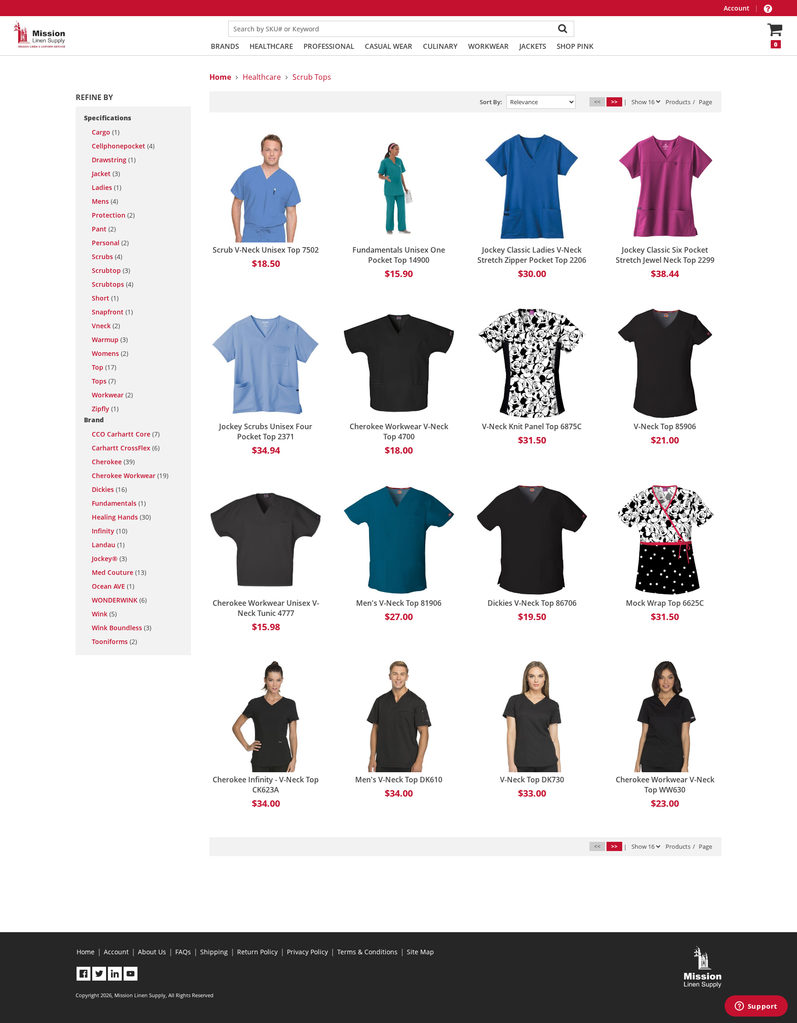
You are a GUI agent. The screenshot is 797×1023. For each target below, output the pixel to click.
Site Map (420, 951)
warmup (110, 339)
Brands (225, 46)
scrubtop (111, 270)
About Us (152, 951)
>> (614, 102)
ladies (106, 187)
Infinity (109, 531)
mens (105, 201)
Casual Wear (388, 46)
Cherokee (113, 462)
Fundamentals (119, 503)
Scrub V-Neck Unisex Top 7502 (266, 250)
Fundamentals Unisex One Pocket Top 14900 (398, 255)
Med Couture (119, 572)
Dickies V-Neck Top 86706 (532, 603)
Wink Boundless (121, 628)
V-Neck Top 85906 (665, 426)
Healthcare (271, 46)
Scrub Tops (311, 77)
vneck (106, 326)
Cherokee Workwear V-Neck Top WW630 (665, 785)
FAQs (183, 951)
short (105, 298)
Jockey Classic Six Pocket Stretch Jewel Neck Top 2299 (665, 255)
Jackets (532, 46)
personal (110, 243)
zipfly (105, 409)
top (104, 367)
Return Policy (257, 951)
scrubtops (112, 284)
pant (104, 229)
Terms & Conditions (367, 951)
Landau (108, 545)
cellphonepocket (123, 146)
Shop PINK (575, 46)
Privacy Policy (307, 951)
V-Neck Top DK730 (532, 780)
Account (737, 8)
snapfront (112, 312)
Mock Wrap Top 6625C (665, 603)
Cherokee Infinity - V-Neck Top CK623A (266, 785)
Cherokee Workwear (130, 475)
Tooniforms (114, 641)
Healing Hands (121, 517)
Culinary (440, 46)
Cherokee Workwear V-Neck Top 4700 (399, 431)
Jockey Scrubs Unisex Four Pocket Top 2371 (265, 431)
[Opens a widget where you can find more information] (756, 1006)
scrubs (107, 256)
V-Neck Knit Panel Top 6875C (532, 426)
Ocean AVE (113, 586)
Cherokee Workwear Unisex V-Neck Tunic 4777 (266, 608)
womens (110, 353)
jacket (106, 173)
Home (86, 951)
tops (104, 381)
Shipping (214, 951)
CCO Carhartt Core (126, 434)
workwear (112, 395)
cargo (105, 132)
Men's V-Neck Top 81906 (398, 603)
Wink (104, 614)
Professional (328, 46)
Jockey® (109, 558)
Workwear (488, 46)
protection (113, 215)
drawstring (114, 160)
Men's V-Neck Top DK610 (398, 780)
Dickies (109, 489)
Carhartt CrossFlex (126, 448)
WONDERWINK (119, 600)
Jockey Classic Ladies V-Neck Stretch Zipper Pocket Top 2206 (531, 255)
